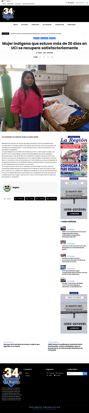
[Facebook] (40, 57)
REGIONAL (52, 38)
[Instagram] (56, 373)
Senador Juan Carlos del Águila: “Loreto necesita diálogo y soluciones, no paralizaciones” (72, 285)
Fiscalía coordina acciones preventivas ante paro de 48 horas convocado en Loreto (73, 260)
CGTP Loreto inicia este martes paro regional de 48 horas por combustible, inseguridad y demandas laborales (74, 234)
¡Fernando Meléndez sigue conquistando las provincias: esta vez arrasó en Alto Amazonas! (38, 33)
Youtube (58, 375)
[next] (86, 33)
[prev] (83, 33)
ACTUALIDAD (44, 38)
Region (40, 53)
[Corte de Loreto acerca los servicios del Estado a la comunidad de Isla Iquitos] (63, 242)
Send (85, 373)
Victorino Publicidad (50, 409)
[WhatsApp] (52, 57)
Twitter (50, 375)
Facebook (51, 373)
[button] (87, 3)
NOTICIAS (36, 38)
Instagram (61, 373)
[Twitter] (44, 57)
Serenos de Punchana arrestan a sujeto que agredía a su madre (21, 345)
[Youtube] (55, 375)
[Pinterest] (48, 57)
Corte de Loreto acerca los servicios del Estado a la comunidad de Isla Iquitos (74, 247)
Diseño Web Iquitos (38, 409)
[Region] (8, 187)
